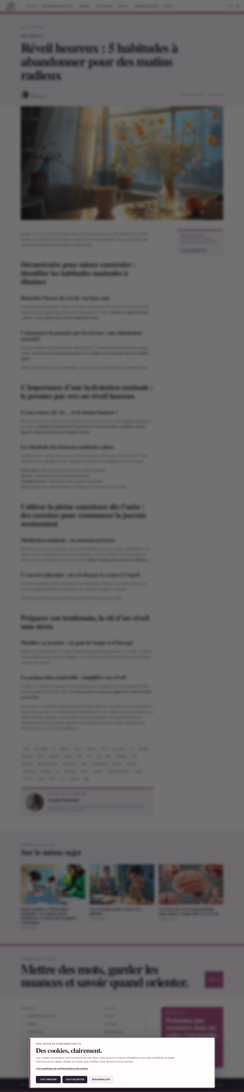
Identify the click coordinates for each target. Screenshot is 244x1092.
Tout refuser (48, 1079)
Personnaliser (101, 1079)
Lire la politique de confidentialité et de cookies (62, 1068)
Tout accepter (75, 1079)
